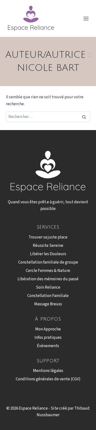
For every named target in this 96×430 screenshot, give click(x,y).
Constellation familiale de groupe (48, 262)
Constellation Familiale (48, 296)
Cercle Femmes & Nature (48, 271)
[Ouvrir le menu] (86, 18)
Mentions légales (48, 371)
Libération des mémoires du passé (48, 279)
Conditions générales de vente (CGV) (48, 379)
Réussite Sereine (48, 246)
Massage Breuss (48, 304)
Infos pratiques (48, 338)
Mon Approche (48, 329)
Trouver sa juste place (48, 237)
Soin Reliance (48, 287)
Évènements (48, 346)
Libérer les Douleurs (48, 254)
